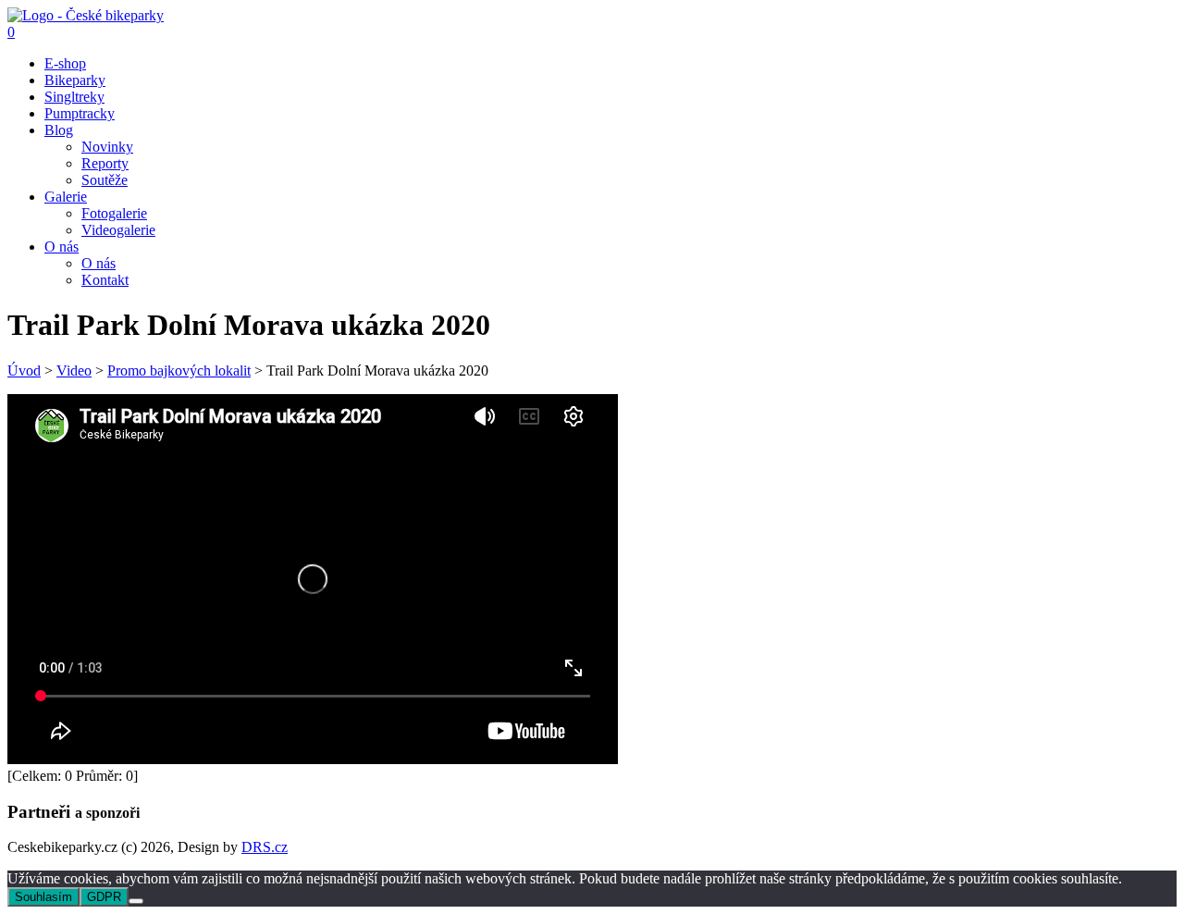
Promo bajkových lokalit (179, 370)
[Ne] (136, 901)
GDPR (104, 897)
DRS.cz (264, 847)
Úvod (24, 370)
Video (74, 370)
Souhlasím (43, 897)
